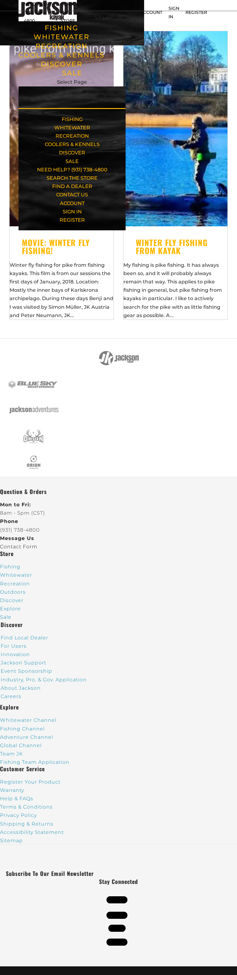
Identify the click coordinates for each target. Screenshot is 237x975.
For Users (14, 646)
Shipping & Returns (26, 824)
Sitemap (11, 840)
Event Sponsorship (26, 671)
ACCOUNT (151, 12)
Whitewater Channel (28, 720)
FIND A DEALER (72, 186)
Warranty (12, 790)
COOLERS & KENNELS (62, 55)
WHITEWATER (61, 37)
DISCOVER (61, 64)
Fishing (10, 567)
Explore (10, 609)
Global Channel (21, 745)
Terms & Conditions (26, 807)
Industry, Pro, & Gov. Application (44, 680)
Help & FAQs (16, 798)
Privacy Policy (18, 815)
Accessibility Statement (32, 832)
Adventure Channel (26, 737)
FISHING (61, 28)
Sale (5, 617)
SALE (72, 73)
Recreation (15, 584)
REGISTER (196, 12)
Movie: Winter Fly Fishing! (56, 246)
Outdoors (13, 592)
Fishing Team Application (34, 762)
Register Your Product (30, 782)
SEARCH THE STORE (72, 178)
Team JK (11, 754)
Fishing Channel (22, 729)
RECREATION (61, 46)
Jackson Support (23, 663)
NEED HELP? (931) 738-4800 (38, 12)
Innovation (15, 654)
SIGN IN (72, 212)
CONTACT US (72, 195)
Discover (11, 600)
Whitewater (16, 575)
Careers (11, 696)
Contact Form (18, 547)
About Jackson (21, 688)
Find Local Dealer (24, 638)
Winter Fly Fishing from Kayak (172, 246)
